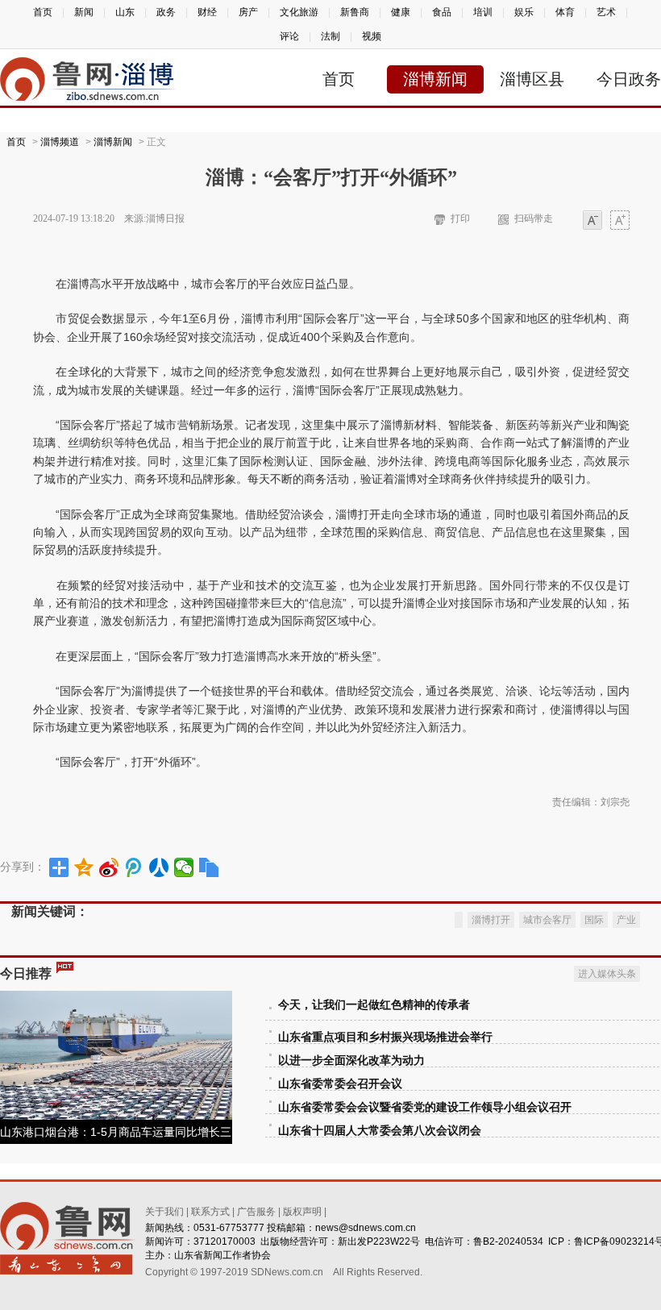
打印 (460, 218)
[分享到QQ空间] (84, 867)
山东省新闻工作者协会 (222, 1255)
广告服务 (256, 1211)
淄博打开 (491, 919)
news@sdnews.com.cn (365, 1227)
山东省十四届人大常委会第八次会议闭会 (379, 1131)
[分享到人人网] (159, 867)
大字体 (620, 221)
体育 (565, 12)
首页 (42, 12)
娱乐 (524, 12)
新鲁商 (354, 12)
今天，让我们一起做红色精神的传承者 (374, 1005)
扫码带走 (533, 218)
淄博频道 (59, 142)
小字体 (592, 221)
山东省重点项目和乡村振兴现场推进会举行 (385, 1037)
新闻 (84, 12)
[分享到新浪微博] (109, 867)
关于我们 (164, 1211)
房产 (248, 12)
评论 (289, 36)
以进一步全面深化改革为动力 (351, 1060)
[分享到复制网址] (209, 867)
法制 (330, 36)
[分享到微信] (184, 867)
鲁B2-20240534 (508, 1241)
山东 (125, 12)
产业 (626, 919)
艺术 (606, 12)
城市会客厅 (547, 919)
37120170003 (224, 1241)
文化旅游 (299, 12)
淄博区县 (532, 79)
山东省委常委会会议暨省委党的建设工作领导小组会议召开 (425, 1107)
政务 (166, 12)
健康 (400, 12)
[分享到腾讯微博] (134, 867)
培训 (483, 12)
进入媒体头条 (607, 973)
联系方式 (210, 1211)
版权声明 (302, 1211)
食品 (441, 12)
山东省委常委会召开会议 (340, 1084)
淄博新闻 (435, 79)
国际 (594, 919)
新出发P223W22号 (379, 1241)
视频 (371, 36)
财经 (207, 12)
